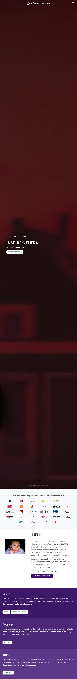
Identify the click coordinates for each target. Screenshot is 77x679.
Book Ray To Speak (15, 252)
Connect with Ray (41, 576)
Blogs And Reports (19, 612)
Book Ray (7, 642)
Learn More (8, 673)
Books (6, 612)
